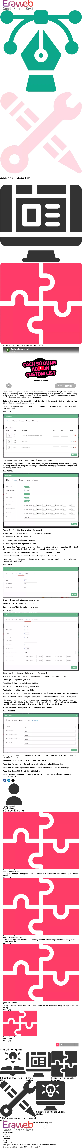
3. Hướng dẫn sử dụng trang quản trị (18, 1118)
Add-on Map (7, 1039)
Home (5, 1135)
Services (6, 1139)
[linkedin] (8, 780)
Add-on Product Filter (11, 871)
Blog (5, 1141)
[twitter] (13, 780)
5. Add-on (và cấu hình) (33, 345)
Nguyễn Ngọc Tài (9, 806)
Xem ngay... (7, 877)
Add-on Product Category (12, 938)
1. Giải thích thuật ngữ (11, 1078)
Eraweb (27, 1145)
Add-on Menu (8, 1004)
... (69, 1045)
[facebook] (4, 780)
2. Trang (30, 1078)
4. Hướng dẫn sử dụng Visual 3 (50, 1112)
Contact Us (7, 1143)
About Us (6, 1137)
